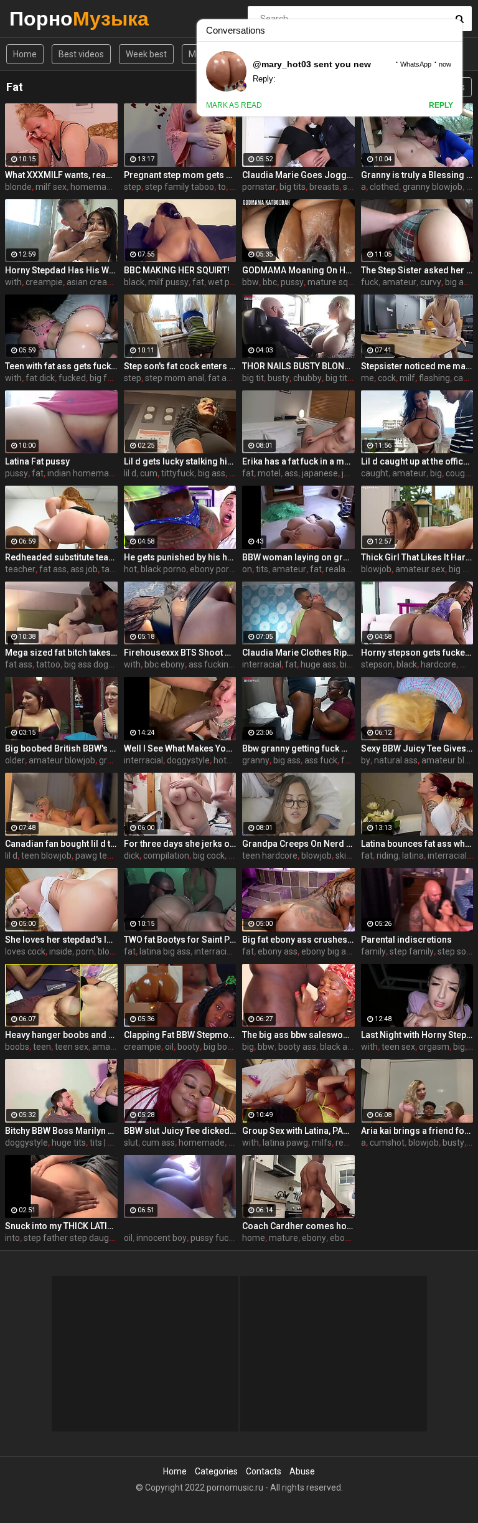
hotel (223, 760)
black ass (338, 1047)
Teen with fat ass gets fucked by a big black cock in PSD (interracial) (61, 366)
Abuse (302, 1471)
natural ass (396, 760)
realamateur (350, 569)
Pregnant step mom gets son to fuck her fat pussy (180, 175)
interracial (261, 664)
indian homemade (83, 473)
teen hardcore (270, 856)
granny (255, 760)
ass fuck (320, 760)
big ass (458, 282)
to (222, 187)
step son (454, 951)
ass (291, 473)
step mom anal (174, 378)
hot (130, 569)
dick (131, 856)
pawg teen (96, 856)
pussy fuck (211, 1238)
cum (148, 473)
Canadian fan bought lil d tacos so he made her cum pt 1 (61, 844)
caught (374, 473)
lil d (130, 473)
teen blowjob (46, 856)
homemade (93, 187)
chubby (307, 378)
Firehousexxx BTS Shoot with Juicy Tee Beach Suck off (180, 653)
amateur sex (420, 569)
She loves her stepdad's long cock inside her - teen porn (61, 940)
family (373, 951)
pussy (292, 282)
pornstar (259, 187)
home (253, 1238)
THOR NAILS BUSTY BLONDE (298, 366)
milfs (322, 1143)
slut (131, 1143)
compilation (166, 856)
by (365, 760)
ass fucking (211, 664)
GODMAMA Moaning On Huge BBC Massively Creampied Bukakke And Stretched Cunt (298, 270)
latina (413, 856)
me (367, 378)
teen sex (71, 1047)
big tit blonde (351, 378)
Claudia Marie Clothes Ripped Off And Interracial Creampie (298, 653)
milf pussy (168, 282)
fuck (369, 282)
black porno (163, 569)
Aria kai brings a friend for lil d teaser (417, 1131)
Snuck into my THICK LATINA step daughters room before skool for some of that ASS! (61, 1226)
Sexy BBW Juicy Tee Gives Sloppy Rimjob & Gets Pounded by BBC (417, 748)
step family (412, 951)
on (247, 569)
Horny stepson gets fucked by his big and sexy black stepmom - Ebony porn (417, 653)
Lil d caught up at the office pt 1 (417, 461)
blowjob (376, 569)
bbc (270, 282)
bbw (250, 282)
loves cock (25, 951)
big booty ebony (235, 1047)
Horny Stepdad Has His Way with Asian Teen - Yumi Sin (61, 270)
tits (262, 569)
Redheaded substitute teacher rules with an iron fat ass (61, 557)
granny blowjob (432, 187)
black (134, 282)
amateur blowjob (62, 760)
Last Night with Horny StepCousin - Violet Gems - (417, 1035)
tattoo (48, 664)
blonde (18, 187)
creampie (44, 282)
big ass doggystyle (100, 664)
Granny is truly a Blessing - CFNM (417, 175)
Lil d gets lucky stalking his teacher (180, 461)
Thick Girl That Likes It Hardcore (417, 557)
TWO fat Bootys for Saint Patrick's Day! (180, 940)
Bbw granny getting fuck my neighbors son (298, 748)
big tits (292, 187)
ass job (84, 569)
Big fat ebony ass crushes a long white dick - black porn (298, 940)
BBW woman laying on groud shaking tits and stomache (298, 557)
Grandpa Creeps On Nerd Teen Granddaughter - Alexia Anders (298, 844)
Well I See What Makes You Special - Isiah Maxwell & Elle (180, 748)
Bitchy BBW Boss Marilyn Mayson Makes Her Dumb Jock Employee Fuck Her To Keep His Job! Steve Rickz (61, 1131)
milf (407, 378)
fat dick (40, 378)
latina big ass (164, 951)
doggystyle (188, 760)
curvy (430, 282)
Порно (42, 18)
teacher (20, 569)
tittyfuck (177, 473)
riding (387, 856)
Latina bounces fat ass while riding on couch (417, 844)
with (13, 282)
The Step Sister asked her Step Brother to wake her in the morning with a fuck (417, 270)
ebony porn (212, 569)
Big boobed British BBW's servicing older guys (61, 748)
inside (60, 951)
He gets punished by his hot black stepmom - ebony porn (180, 557)
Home (25, 54)
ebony (314, 1238)
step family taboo (179, 187)
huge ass (318, 664)
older (15, 760)
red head (352, 1143)
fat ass (221, 378)
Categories (216, 1471)
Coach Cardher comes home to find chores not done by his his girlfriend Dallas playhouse (298, 1226)
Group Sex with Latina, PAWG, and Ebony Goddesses (298, 1131)
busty (278, 378)
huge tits (69, 1143)
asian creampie (97, 282)
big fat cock (112, 378)
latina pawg (285, 1143)
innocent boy (161, 1238)
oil (169, 1047)
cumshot (387, 1143)
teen (42, 1047)
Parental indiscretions (406, 940)
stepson (377, 664)
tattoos (115, 569)
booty (188, 1047)
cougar (459, 473)
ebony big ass (328, 951)
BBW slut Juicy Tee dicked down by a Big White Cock (180, 1131)
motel (269, 473)
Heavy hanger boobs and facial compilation (61, 1035)
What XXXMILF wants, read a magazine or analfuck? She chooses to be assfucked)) (61, 175)
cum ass (158, 1143)
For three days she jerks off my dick (180, 844)
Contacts (263, 1471)
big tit (253, 378)
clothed (384, 187)
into (12, 1238)
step (132, 187)
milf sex (51, 187)
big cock (209, 856)
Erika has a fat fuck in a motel (298, 461)
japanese (320, 473)
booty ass (297, 1047)
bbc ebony (164, 664)
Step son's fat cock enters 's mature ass (180, 366)
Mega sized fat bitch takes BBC (61, 653)
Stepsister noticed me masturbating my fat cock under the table (417, 366)
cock (387, 378)
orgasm (434, 1047)
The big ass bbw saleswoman (298, 1035)
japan (352, 473)
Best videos (81, 54)
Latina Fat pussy (37, 461)
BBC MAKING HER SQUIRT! (177, 270)
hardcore (438, 664)
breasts (324, 187)
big (436, 473)
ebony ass (278, 951)
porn (85, 951)
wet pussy (228, 282)
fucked (72, 378)
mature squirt (334, 282)
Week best (146, 54)
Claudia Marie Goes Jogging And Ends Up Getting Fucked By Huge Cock (298, 175)
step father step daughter (74, 1238)
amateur (399, 282)
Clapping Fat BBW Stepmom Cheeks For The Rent (180, 1035)
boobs (17, 1047)
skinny (347, 856)
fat (198, 282)
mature (283, 1238)
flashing (434, 378)
